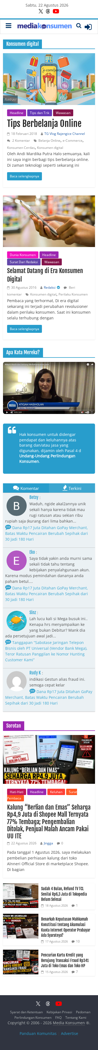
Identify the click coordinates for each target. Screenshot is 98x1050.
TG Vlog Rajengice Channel (64, 133)
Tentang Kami (75, 1017)
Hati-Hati (16, 792)
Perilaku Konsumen (73, 294)
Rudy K (35, 673)
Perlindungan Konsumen (32, 1017)
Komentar (29, 488)
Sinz (32, 612)
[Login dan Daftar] (88, 26)
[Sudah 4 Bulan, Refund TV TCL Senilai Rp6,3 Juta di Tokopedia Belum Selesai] (20, 886)
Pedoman (83, 1012)
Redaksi (50, 287)
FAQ (58, 1017)
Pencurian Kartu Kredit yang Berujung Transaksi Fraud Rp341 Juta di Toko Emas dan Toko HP (65, 960)
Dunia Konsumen (23, 254)
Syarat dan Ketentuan (26, 1012)
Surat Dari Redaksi (24, 262)
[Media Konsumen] (44, 26)
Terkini (75, 488)
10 (78, 941)
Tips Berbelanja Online (44, 123)
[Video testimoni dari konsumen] (49, 388)
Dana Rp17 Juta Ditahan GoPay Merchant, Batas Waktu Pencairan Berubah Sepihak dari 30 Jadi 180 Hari (46, 533)
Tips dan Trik (39, 112)
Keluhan (56, 792)
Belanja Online (49, 140)
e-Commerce (72, 140)
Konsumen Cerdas (21, 147)
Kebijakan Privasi (59, 1012)
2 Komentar (20, 140)
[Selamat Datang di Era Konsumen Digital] (49, 221)
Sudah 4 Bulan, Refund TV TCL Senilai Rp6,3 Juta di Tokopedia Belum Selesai (64, 894)
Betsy (33, 497)
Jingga (48, 843)
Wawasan (63, 112)
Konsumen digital (50, 147)
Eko (32, 552)
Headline (16, 112)
